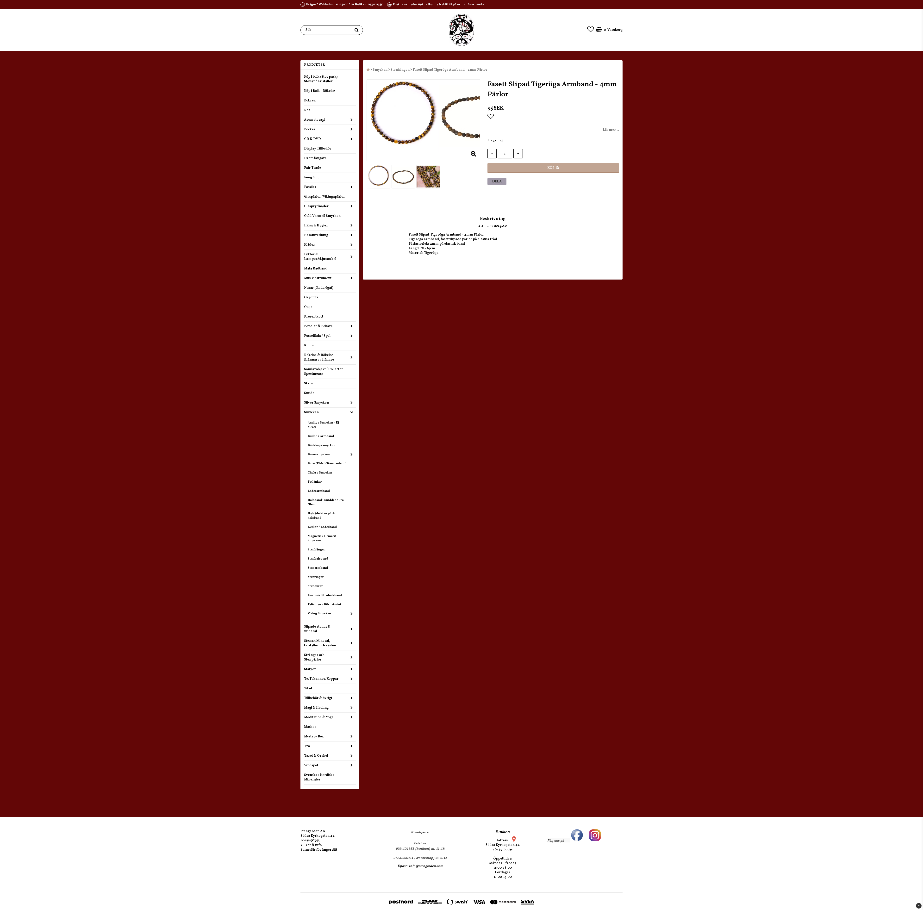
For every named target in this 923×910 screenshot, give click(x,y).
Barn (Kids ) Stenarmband (327, 463)
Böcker (309, 129)
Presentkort (313, 316)
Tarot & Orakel (316, 756)
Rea (307, 110)
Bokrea (310, 100)
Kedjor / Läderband (322, 527)
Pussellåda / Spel (317, 336)
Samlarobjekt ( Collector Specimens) (323, 371)
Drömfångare (315, 158)
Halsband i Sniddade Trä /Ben (326, 502)
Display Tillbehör (317, 148)
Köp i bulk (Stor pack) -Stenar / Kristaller (322, 79)
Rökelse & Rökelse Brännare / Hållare (319, 357)
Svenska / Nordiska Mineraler (319, 777)
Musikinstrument (317, 278)
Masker (310, 727)
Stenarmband (318, 568)
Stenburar (315, 586)
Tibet (308, 688)
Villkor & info (311, 845)
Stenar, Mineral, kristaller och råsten (320, 643)
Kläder (309, 245)
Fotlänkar (315, 482)
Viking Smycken (319, 613)
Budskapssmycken (321, 445)
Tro (307, 746)
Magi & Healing (316, 707)
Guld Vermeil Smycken (322, 216)
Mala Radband (315, 268)
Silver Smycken (316, 402)
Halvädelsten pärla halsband (322, 515)
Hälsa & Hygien (316, 225)
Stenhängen (316, 550)
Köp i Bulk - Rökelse (319, 91)
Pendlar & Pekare (318, 326)
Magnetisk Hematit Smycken (322, 538)
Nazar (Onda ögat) (318, 288)
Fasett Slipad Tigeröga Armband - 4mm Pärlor (450, 70)
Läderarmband (319, 491)
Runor (309, 345)
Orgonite (311, 297)
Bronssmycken (319, 454)
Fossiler (310, 187)
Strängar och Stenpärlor (314, 657)
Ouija (308, 307)
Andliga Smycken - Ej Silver (323, 425)
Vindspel (311, 765)
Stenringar (316, 577)
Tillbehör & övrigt (318, 698)
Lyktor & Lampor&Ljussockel (320, 256)
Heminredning (316, 235)
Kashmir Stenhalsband (325, 595)
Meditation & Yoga (318, 717)
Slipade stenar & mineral (317, 629)
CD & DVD (312, 139)
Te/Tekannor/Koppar (321, 679)
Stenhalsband (318, 559)
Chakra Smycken (320, 473)
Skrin (308, 383)
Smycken (311, 412)
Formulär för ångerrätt (318, 850)
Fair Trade (312, 168)
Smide (309, 393)
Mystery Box (314, 736)
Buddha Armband (321, 436)
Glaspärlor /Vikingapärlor (324, 196)
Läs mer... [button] (611, 130)
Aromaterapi (314, 120)
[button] (590, 30)
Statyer (310, 669)
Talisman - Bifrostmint (324, 604)
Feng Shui (311, 177)
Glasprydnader (316, 206)
